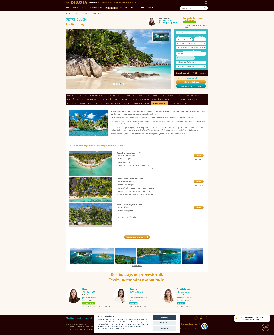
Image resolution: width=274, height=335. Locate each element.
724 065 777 (169, 23)
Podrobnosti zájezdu (190, 82)
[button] (191, 43)
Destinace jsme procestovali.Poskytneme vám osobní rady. (137, 277)
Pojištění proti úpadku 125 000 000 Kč (189, 324)
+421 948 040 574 (142, 165)
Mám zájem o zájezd (137, 237)
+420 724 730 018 (136, 300)
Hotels (83, 8)
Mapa (131, 159)
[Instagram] (206, 2)
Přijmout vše (165, 317)
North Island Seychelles (131, 204)
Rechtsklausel (181, 329)
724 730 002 (145, 191)
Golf (132, 8)
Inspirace (123, 8)
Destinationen (72, 8)
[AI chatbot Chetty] (265, 327)
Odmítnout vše (164, 323)
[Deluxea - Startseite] (76, 2)
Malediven (79, 318)
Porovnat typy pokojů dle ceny (192, 51)
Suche (190, 329)
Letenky (141, 8)
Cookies (197, 329)
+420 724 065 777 (88, 300)
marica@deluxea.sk (184, 297)
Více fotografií (137, 266)
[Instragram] (206, 318)
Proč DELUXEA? (96, 8)
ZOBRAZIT (198, 155)
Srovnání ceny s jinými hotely (191, 86)
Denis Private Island (129, 153)
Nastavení (164, 328)
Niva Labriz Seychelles (130, 178)
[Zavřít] (267, 317)
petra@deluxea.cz (165, 20)
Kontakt (151, 8)
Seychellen (89, 318)
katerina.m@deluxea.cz (138, 297)
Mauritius (70, 318)
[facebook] (196, 318)
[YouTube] (201, 318)
